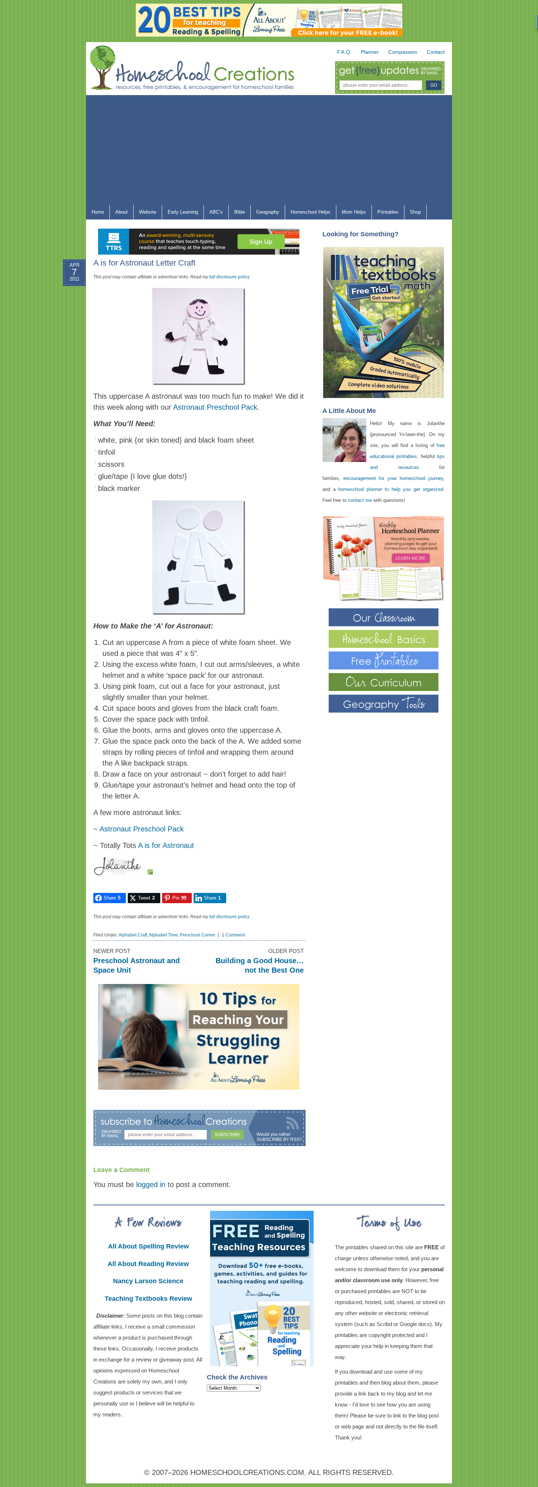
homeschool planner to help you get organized (390, 489)
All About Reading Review (148, 1264)
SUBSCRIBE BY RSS (278, 1139)
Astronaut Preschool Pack (215, 407)
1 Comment (233, 935)
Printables (385, 213)
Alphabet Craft (133, 935)
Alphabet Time (163, 935)
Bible (237, 213)
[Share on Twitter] (67, 314)
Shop (412, 213)
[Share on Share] (67, 367)
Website (147, 212)
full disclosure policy (229, 276)
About (119, 213)
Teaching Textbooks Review (148, 1298)
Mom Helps (351, 213)
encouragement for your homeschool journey (393, 478)
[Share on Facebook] (67, 296)
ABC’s (213, 213)
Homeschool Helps (307, 213)
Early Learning (180, 213)
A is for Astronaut (166, 845)
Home (97, 212)
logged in (150, 1184)
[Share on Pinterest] (67, 332)
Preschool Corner (197, 935)
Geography (265, 213)
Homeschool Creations (199, 69)
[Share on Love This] (67, 349)
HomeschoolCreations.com (247, 1472)
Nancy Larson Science (148, 1281)
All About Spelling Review (148, 1246)
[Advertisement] (269, 150)
